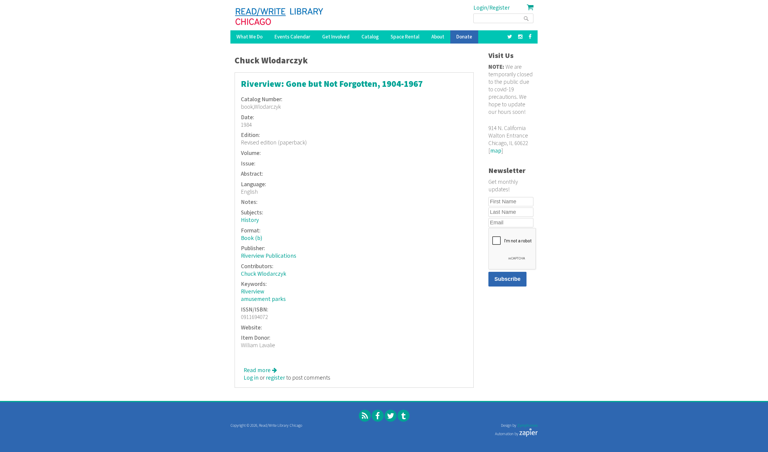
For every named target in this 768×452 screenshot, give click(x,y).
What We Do (249, 37)
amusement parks (263, 299)
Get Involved (336, 37)
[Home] (279, 16)
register (275, 378)
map (495, 151)
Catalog (370, 37)
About (437, 37)
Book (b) (251, 238)
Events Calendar (292, 37)
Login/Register (491, 8)
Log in (251, 378)
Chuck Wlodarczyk (263, 274)
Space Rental (405, 37)
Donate (464, 37)
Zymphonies (527, 425)
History (250, 220)
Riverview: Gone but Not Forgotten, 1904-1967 (332, 84)
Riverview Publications (268, 256)
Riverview (252, 292)
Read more (260, 370)
